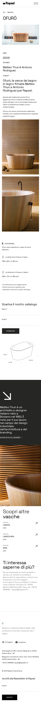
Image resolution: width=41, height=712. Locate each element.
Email (4, 319)
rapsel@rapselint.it (21, 663)
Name (4, 309)
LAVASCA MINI (8, 536)
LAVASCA (6, 525)
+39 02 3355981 (7, 663)
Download (10, 331)
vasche (5, 522)
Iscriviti (9, 697)
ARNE (5, 548)
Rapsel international (15, 671)
